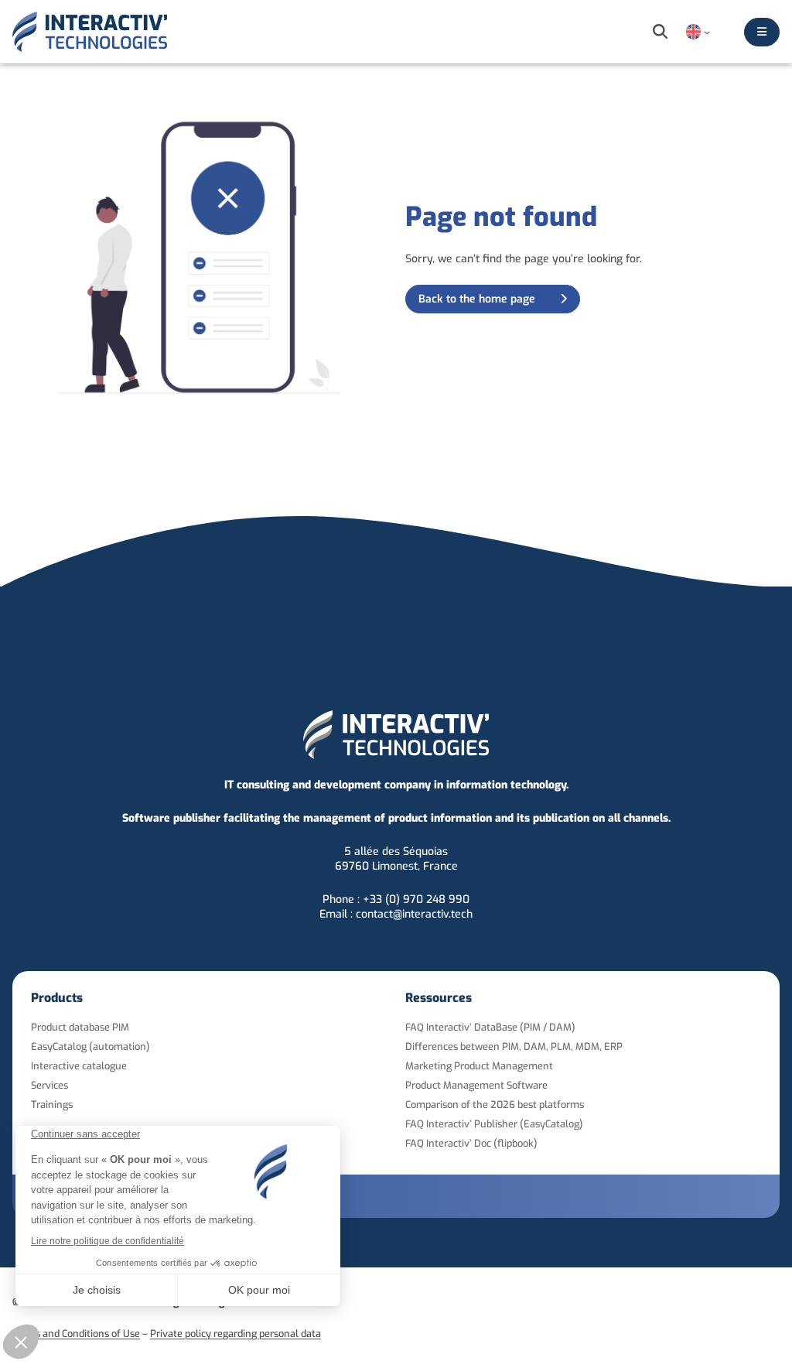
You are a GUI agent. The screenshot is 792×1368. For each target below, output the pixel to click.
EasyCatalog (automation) (90, 1046)
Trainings (52, 1104)
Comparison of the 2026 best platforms (494, 1104)
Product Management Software (476, 1085)
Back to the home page (476, 299)
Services (49, 1085)
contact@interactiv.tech (414, 914)
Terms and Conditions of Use (76, 1333)
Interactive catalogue (79, 1065)
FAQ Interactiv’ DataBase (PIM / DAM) (490, 1027)
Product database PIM (80, 1027)
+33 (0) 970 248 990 (416, 899)
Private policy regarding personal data (235, 1333)
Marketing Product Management (479, 1065)
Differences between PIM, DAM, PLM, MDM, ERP (514, 1046)
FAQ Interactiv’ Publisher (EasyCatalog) (494, 1123)
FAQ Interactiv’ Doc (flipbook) (471, 1143)
